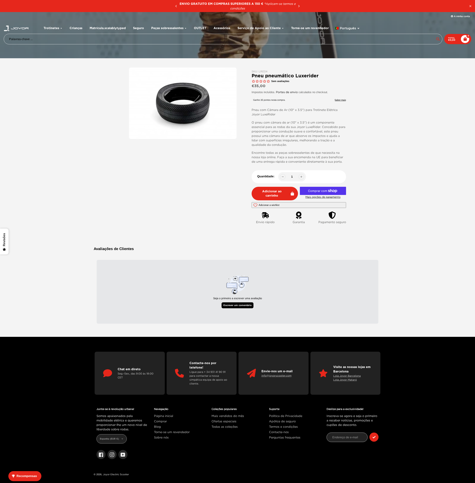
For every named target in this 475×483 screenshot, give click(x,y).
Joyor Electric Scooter (116, 474)
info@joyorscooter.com (276, 375)
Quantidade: (265, 176)
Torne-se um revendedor (172, 432)
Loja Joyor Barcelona (347, 375)
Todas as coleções (225, 426)
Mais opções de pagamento (322, 197)
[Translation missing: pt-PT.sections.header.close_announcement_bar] (470, 6)
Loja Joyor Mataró (345, 379)
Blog (157, 426)
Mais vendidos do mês (228, 416)
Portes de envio (287, 92)
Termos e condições (283, 426)
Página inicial (163, 416)
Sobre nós (161, 437)
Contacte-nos (279, 432)
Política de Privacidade (285, 416)
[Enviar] (374, 437)
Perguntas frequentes (284, 437)
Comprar (160, 421)
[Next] (299, 6)
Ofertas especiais (224, 421)
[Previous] (176, 6)
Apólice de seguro (282, 421)
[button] (347, 28)
